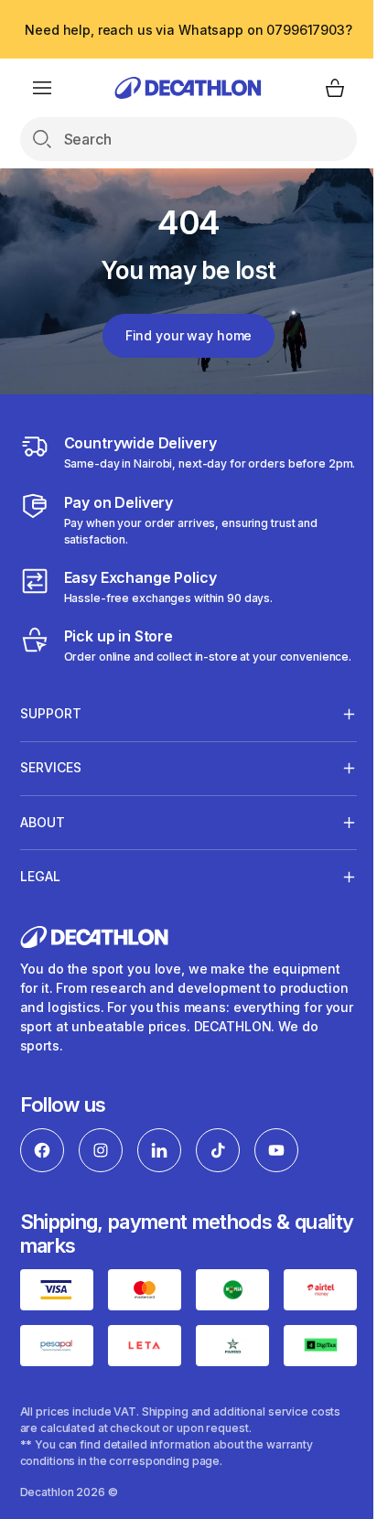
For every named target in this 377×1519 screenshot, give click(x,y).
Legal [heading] (40, 909)
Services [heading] (50, 800)
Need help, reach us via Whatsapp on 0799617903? (188, 30)
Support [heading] (50, 746)
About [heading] (42, 855)
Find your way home (188, 335)
